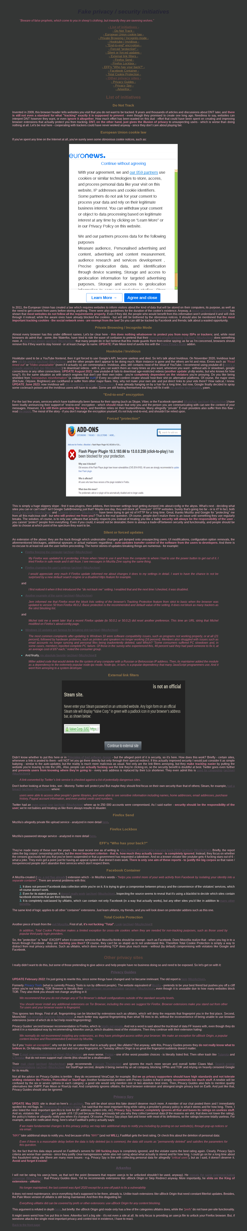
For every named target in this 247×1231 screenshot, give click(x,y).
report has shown (34, 340)
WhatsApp (190, 401)
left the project (27, 361)
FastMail (45, 1113)
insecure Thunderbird (107, 1063)
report (195, 310)
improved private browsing (166, 337)
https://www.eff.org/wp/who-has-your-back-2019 (150, 850)
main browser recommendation (104, 988)
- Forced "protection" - (123, 49)
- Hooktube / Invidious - (123, 41)
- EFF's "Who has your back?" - (123, 67)
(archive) (205, 310)
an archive (76, 1103)
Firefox (16, 512)
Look (119, 924)
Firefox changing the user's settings (48, 567)
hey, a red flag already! (51, 877)
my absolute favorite (53, 655)
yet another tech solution (185, 387)
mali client (27, 1063)
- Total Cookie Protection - (123, 74)
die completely (74, 384)
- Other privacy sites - (123, 78)
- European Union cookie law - (123, 34)
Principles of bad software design (89, 757)
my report (25, 411)
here (105, 822)
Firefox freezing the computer (44, 552)
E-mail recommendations (36, 1054)
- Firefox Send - (123, 60)
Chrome (63, 512)
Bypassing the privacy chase (61, 1106)
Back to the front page (26, 1224)
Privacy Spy (123, 1097)
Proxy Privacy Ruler (173, 344)
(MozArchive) (220, 310)
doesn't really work (73, 893)
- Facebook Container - (123, 70)
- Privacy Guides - (123, 82)
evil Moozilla (60, 924)
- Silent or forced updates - (123, 52)
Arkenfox (123, 1168)
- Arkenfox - (123, 89)
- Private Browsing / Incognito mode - (123, 38)
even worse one (42, 804)
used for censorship (209, 770)
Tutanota (223, 1054)
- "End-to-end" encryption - (123, 45)
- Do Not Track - (123, 31)
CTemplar (18, 1057)
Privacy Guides (123, 972)
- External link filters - (123, 56)
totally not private (112, 1026)
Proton (109, 1054)
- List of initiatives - (123, 27)
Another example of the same (44, 595)
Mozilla (156, 985)
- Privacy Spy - (123, 85)
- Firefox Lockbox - (123, 63)
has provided (35, 1016)
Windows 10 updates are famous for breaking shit (57, 630)
